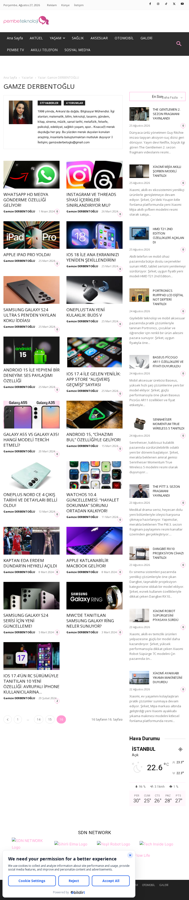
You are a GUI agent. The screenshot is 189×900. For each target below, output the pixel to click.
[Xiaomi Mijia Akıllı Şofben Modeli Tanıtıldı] (139, 171)
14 (38, 719)
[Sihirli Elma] (70, 843)
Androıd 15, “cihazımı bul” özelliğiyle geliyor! (93, 437)
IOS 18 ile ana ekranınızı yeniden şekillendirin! (92, 257)
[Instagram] (158, 4)
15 (50, 719)
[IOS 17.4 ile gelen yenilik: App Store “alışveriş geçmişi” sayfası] (94, 352)
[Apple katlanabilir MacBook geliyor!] (94, 541)
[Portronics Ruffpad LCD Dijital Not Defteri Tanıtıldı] (139, 295)
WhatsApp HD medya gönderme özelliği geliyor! (25, 200)
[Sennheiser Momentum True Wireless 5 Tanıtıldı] (139, 424)
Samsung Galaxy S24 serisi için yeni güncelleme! (25, 620)
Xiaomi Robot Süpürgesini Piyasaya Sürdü (165, 615)
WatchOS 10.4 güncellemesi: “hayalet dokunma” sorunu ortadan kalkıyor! (92, 503)
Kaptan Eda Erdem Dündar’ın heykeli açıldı (30, 563)
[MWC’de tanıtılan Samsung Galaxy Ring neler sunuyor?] (94, 596)
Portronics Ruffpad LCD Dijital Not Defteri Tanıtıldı (168, 297)
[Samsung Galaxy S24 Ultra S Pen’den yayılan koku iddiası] (31, 290)
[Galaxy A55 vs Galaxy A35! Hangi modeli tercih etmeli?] (31, 414)
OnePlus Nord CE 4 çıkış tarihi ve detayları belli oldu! (30, 500)
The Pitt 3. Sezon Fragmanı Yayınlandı (166, 491)
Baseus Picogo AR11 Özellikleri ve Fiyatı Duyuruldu (168, 361)
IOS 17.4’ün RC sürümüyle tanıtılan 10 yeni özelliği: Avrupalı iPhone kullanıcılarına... (31, 684)
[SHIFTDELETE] (32, 843)
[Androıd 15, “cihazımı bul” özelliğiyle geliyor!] (94, 414)
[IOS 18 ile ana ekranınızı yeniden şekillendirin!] (94, 235)
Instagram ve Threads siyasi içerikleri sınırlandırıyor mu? (91, 200)
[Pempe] (94, 21)
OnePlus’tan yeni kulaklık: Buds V (85, 312)
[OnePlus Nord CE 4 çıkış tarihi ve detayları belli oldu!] (31, 475)
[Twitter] (174, 4)
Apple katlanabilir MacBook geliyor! (87, 563)
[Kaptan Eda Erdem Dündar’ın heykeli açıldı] (31, 541)
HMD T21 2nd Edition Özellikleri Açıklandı (168, 235)
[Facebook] (150, 4)
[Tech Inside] (156, 843)
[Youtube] (182, 4)
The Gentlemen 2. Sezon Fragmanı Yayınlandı (166, 113)
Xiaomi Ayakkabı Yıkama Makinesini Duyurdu (167, 677)
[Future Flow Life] (138, 858)
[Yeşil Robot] (113, 843)
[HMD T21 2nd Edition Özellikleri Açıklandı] (139, 233)
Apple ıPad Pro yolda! (26, 254)
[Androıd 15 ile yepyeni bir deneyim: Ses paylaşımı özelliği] (31, 350)
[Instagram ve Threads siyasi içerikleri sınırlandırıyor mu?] (94, 175)
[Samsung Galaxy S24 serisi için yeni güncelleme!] (31, 596)
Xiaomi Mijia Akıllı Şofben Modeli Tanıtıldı (167, 171)
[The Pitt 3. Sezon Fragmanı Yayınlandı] (139, 491)
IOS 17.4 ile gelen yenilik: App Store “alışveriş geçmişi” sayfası (93, 379)
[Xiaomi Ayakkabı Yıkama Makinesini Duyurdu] (139, 677)
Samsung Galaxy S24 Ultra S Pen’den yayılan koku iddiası (29, 315)
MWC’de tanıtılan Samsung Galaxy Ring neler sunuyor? (90, 620)
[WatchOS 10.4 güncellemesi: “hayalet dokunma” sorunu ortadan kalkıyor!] (94, 475)
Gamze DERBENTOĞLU (19, 211)
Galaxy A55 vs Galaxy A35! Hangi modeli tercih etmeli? (31, 439)
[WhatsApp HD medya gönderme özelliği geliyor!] (31, 175)
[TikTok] (166, 4)
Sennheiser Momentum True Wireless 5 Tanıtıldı (168, 423)
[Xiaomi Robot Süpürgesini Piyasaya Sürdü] (139, 615)
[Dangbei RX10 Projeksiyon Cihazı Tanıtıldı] (139, 553)
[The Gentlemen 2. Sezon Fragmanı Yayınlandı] (139, 114)
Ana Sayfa (10, 77)
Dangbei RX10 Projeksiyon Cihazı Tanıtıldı (168, 553)
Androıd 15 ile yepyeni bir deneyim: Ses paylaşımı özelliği (31, 375)
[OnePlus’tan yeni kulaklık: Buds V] (94, 290)
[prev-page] (7, 719)
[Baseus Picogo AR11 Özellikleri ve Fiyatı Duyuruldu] (139, 362)
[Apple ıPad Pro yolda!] (31, 235)
